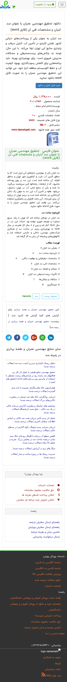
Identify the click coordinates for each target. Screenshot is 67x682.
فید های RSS (53, 676)
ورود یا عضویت (43, 4)
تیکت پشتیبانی (53, 669)
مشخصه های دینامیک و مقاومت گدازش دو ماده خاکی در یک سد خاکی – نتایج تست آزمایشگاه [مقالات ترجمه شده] (30, 409)
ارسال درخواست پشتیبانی (46, 537)
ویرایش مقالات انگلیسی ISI (46, 574)
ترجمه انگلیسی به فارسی (48, 562)
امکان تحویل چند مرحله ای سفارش (36, 500)
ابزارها (58, 663)
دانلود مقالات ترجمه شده (48, 580)
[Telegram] (9, 337)
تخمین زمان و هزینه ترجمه (45, 532)
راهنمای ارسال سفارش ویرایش (44, 527)
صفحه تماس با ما (55, 634)
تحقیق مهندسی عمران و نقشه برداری (33, 309)
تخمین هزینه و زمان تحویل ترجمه (42, 628)
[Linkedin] (51, 337)
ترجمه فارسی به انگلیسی (48, 568)
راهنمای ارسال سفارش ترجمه (44, 522)
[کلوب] (42, 337)
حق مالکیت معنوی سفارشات (39, 490)
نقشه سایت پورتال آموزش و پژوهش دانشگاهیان (35, 598)
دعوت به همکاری (52, 657)
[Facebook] (17, 337)
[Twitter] (25, 337)
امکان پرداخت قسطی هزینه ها (38, 495)
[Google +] (34, 337)
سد (58, 173)
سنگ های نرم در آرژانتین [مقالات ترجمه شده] (34, 448)
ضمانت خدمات (46, 485)
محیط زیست (50, 296)
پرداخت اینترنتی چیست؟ (48, 616)
